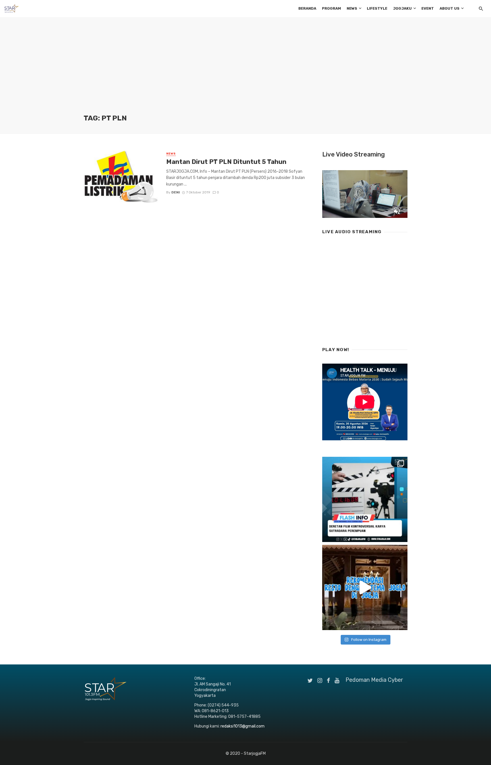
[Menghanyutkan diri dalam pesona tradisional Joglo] (364, 587)
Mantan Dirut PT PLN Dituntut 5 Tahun (226, 161)
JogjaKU (402, 8)
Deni (175, 192)
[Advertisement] (245, 71)
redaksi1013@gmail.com (242, 726)
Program (331, 8)
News (352, 8)
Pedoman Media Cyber (374, 680)
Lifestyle (377, 8)
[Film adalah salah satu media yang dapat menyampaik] (364, 499)
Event (427, 8)
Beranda (307, 8)
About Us (449, 8)
